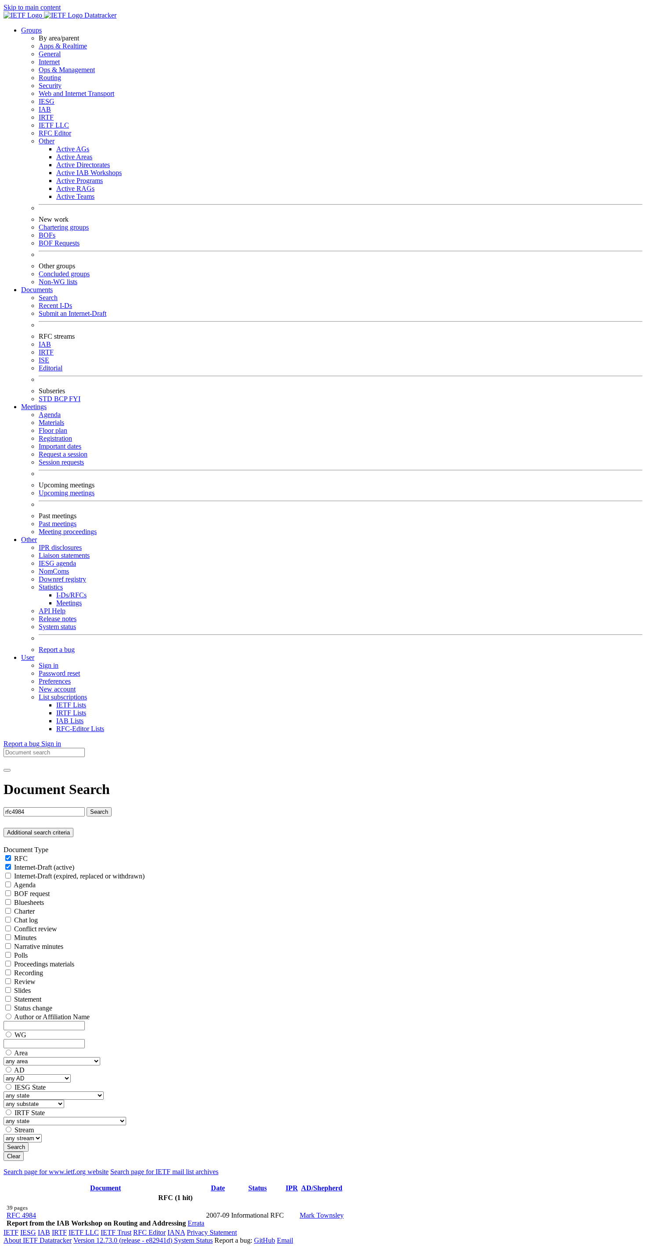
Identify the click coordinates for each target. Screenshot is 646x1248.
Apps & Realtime (63, 46)
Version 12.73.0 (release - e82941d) (123, 1240)
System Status (193, 1240)
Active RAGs (75, 188)
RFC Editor (55, 133)
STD (46, 399)
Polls (21, 955)
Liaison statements (64, 555)
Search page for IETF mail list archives (164, 1171)
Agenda (50, 414)
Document (105, 1188)
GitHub (264, 1240)
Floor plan (53, 430)
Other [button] (29, 539)
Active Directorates (83, 164)
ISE (44, 360)
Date (218, 1188)
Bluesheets (29, 902)
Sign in (48, 665)
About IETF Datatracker (38, 1240)
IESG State (30, 1087)
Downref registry (62, 579)
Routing (50, 77)
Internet (49, 62)
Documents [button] (37, 289)
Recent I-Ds (55, 305)
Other (46, 141)
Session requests (61, 462)
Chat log (26, 920)
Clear (13, 1156)
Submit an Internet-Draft (72, 313)
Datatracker (99, 15)
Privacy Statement (212, 1232)
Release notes (57, 618)
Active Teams (75, 196)
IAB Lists (69, 721)
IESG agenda (57, 563)
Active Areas (74, 157)
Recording (28, 973)
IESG (46, 101)
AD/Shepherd (321, 1188)
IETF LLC (54, 125)
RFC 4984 (21, 1215)
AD (19, 1070)
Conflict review (35, 929)
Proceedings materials (44, 964)
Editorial (50, 368)
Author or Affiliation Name (52, 1017)
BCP (61, 399)
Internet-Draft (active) (44, 867)
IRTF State (30, 1112)
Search (48, 297)
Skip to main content (32, 7)
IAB (45, 109)
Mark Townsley (322, 1215)
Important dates (60, 446)
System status (57, 626)
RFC (21, 858)
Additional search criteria (38, 832)
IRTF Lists (71, 713)
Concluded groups (64, 274)
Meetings (69, 603)
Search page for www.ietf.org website (56, 1171)
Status (257, 1188)
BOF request (32, 893)
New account (57, 689)
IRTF (46, 117)
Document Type (26, 849)
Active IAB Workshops (89, 172)
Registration (55, 438)
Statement (27, 999)
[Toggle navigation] (7, 770)
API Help (52, 611)
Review (25, 981)
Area (21, 1053)
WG (20, 1035)
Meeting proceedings (68, 531)
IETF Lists (71, 705)
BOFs (47, 235)
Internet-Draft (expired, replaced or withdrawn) (79, 876)
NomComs (54, 571)
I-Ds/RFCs (71, 595)
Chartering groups (64, 227)
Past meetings (57, 523)
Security (50, 85)
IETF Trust (116, 1232)
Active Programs (79, 180)
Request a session (63, 454)
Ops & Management (67, 69)
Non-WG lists (58, 281)
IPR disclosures (60, 547)
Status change (33, 1008)
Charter (24, 911)
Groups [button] (31, 30)
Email (285, 1240)
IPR (292, 1188)
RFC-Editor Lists (80, 728)
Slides (22, 990)
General (50, 54)
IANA (176, 1232)
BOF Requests (59, 243)
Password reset (59, 673)
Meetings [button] (34, 406)
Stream (24, 1130)
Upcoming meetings (66, 493)
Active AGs (72, 149)
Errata (196, 1223)
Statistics (51, 587)
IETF (11, 1232)
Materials (51, 422)
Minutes (25, 937)
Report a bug (57, 649)
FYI (74, 399)
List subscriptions (63, 697)
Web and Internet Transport (76, 93)
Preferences (55, 681)
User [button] (27, 657)
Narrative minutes (38, 946)
